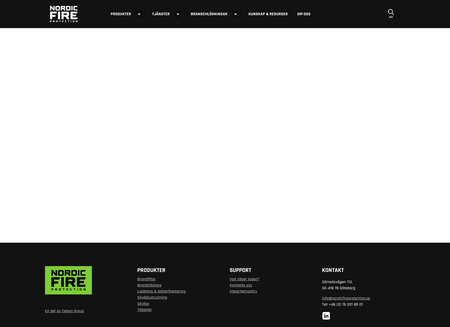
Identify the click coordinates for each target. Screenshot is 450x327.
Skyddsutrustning (152, 297)
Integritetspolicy (243, 291)
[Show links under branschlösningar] (235, 14)
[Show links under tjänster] (177, 14)
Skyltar (143, 303)
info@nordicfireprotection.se (346, 298)
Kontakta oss (241, 285)
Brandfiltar (146, 279)
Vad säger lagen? (244, 279)
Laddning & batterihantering (161, 291)
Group (78, 311)
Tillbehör (144, 309)
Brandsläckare (149, 285)
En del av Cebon (59, 311)
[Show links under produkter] (139, 14)
